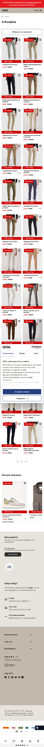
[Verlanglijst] (30, 741)
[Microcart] (38, 741)
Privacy (7, 713)
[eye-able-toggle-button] (41, 728)
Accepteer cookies (22, 392)
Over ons (8, 642)
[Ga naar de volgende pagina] (26, 461)
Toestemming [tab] (8, 353)
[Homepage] (5, 10)
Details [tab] (22, 353)
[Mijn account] (22, 741)
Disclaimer (28, 711)
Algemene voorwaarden (19, 713)
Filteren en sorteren (22, 32)
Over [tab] (36, 353)
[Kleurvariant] (16, 172)
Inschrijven (12, 554)
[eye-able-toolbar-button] (37, 728)
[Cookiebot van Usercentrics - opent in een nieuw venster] (31, 347)
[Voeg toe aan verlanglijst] (19, 39)
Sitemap (30, 713)
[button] (6, 741)
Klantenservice (11, 635)
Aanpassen (20, 398)
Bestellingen (10, 649)
